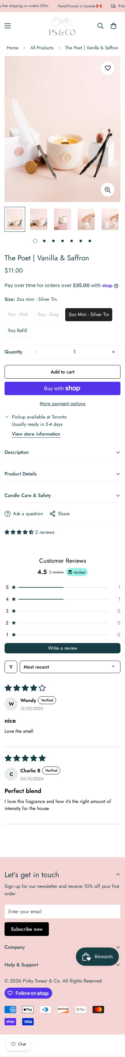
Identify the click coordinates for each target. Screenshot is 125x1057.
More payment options (62, 403)
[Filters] (11, 667)
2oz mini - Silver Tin (90, 316)
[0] (113, 26)
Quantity (13, 351)
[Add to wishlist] (107, 68)
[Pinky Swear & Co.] (62, 26)
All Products (41, 47)
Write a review (62, 648)
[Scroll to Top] (114, 1025)
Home (13, 47)
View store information (36, 433)
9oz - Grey (50, 316)
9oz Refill (19, 332)
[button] (20, 532)
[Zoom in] (107, 189)
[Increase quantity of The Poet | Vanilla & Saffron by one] (113, 352)
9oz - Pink (19, 316)
